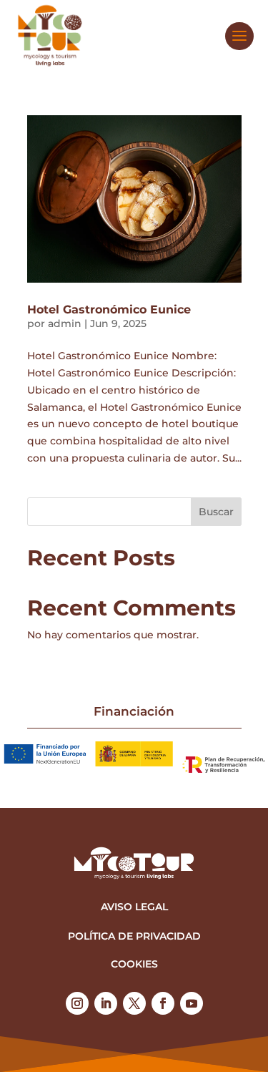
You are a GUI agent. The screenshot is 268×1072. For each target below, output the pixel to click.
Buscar (216, 511)
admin (64, 323)
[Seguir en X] (134, 1003)
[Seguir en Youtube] (191, 1003)
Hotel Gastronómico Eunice (109, 309)
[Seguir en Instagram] (77, 1003)
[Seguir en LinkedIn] (105, 1003)
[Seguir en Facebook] (163, 1003)
